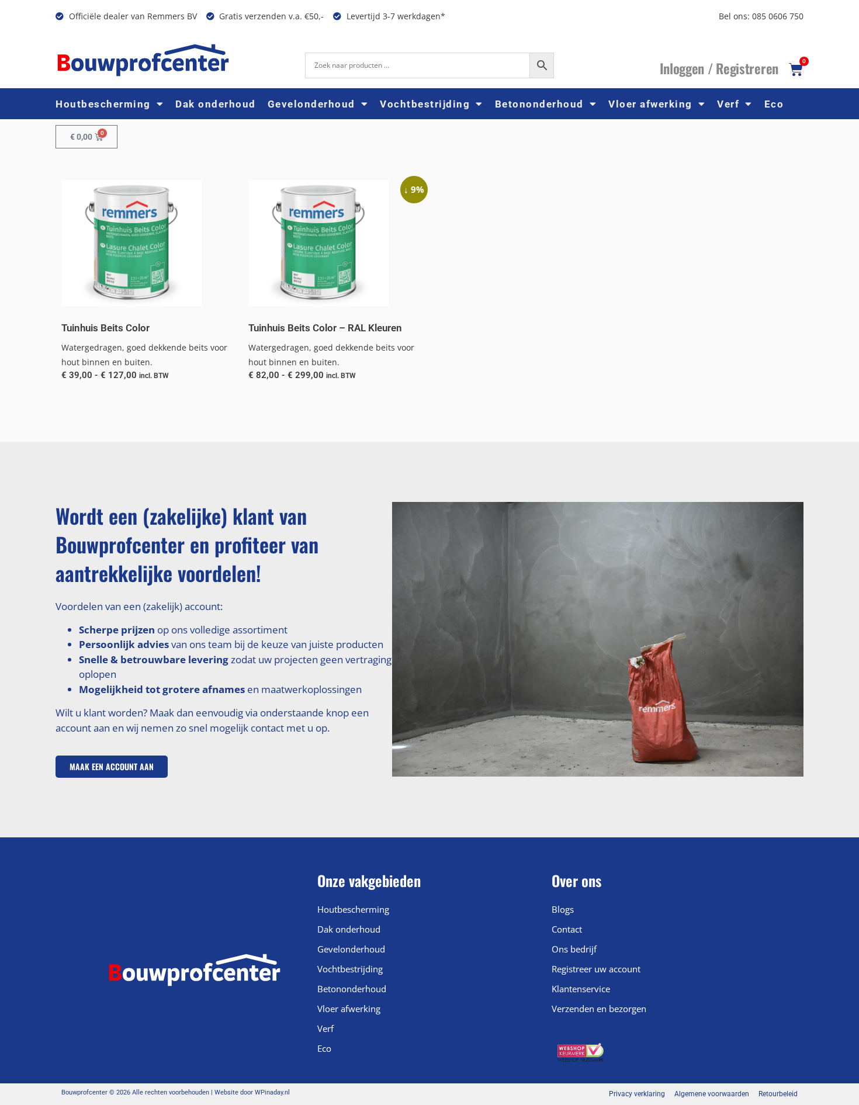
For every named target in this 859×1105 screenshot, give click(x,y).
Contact (567, 929)
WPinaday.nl (272, 1092)
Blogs (563, 909)
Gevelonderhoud (311, 104)
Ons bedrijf (574, 949)
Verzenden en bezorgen (599, 1008)
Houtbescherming (103, 104)
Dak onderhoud (215, 104)
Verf (728, 104)
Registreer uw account (596, 969)
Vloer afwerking (650, 104)
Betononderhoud (539, 104)
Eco (774, 104)
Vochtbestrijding (425, 104)
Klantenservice (581, 989)
